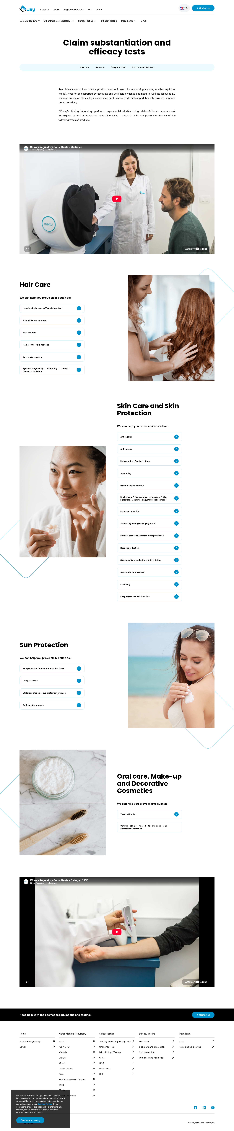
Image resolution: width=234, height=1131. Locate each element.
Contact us (204, 8)
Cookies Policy (45, 1104)
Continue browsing (30, 1120)
